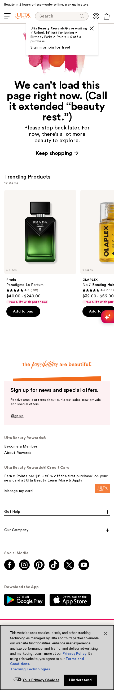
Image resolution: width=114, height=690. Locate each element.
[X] (92, 28)
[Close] (105, 633)
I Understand (80, 680)
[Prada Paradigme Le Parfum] (40, 247)
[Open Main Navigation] (7, 16)
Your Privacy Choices (41, 680)
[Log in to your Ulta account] (96, 16)
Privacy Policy (74, 653)
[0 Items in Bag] (106, 16)
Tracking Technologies (30, 669)
